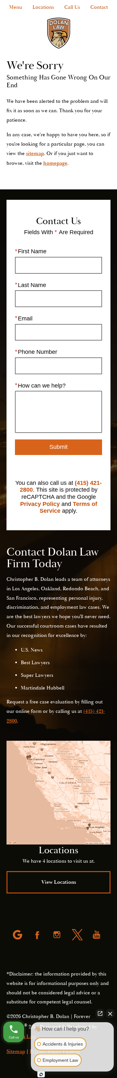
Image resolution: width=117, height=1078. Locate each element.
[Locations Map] (58, 792)
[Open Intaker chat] (41, 1074)
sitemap (35, 153)
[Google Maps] (18, 935)
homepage (55, 163)
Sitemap (15, 1051)
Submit (58, 447)
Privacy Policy (40, 504)
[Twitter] (77, 935)
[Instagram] (57, 935)
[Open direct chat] (100, 1013)
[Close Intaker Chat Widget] (110, 1013)
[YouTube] (97, 935)
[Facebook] (38, 935)
